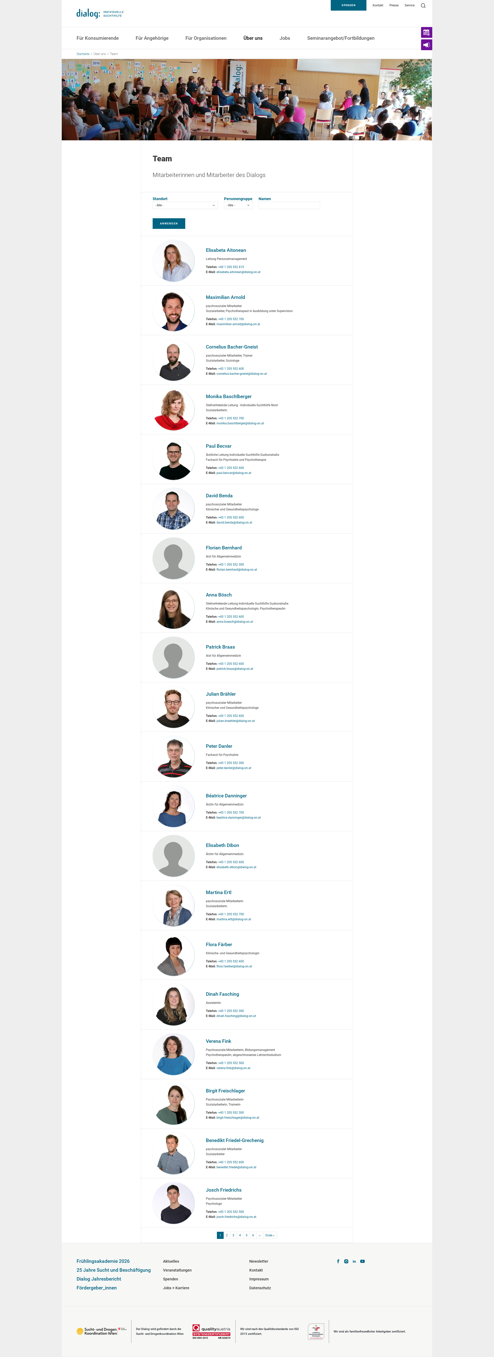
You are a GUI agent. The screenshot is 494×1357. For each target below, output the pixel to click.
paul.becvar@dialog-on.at (234, 473)
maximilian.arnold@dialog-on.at (238, 324)
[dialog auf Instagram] (346, 1262)
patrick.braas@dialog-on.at (235, 669)
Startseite (83, 54)
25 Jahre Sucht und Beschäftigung (114, 1270)
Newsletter (258, 1261)
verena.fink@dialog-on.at (233, 1068)
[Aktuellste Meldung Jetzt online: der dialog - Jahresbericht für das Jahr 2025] (426, 44)
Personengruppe (238, 198)
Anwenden (169, 223)
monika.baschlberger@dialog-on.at (240, 423)
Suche (425, 5)
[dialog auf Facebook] (338, 1262)
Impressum (259, 1279)
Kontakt (378, 5)
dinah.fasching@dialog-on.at (236, 1016)
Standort (160, 198)
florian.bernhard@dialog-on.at (237, 569)
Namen (265, 198)
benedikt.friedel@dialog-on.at (236, 1167)
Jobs (285, 38)
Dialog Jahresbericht (99, 1279)
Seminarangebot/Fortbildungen (341, 38)
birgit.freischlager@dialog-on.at (238, 1117)
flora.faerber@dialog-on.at (234, 966)
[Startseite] (100, 13)
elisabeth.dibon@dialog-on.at (236, 867)
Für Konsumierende (98, 38)
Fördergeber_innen (97, 1288)
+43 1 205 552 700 (231, 319)
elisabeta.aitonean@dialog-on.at (239, 272)
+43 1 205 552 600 (231, 369)
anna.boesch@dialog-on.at (235, 622)
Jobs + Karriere (176, 1288)
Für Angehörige (152, 38)
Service (409, 5)
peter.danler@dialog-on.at (234, 768)
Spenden (349, 5)
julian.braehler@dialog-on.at (236, 721)
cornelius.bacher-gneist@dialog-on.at (242, 374)
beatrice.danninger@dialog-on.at (239, 817)
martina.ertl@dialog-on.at (234, 919)
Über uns (253, 38)
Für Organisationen (206, 38)
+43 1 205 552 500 (231, 1063)
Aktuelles (171, 1261)
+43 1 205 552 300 (231, 564)
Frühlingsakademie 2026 (103, 1261)
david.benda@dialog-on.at (234, 522)
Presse (393, 5)
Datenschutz (260, 1288)
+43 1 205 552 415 (231, 267)
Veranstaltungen (177, 1270)
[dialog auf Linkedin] (354, 1262)
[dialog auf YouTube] (362, 1262)
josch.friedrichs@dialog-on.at (236, 1217)
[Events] (426, 32)
